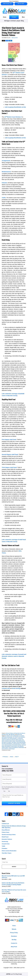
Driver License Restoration (9, 850)
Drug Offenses (6, 830)
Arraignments (6, 160)
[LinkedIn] (14, 814)
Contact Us (14, 943)
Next (17, 756)
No (9, 791)
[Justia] (18, 814)
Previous (5, 756)
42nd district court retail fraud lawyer (9, 738)
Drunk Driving (6, 240)
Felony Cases (5, 832)
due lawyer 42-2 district (6, 742)
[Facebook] (6, 814)
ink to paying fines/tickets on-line (15, 137)
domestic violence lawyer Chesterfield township (15, 741)
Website (14, 929)
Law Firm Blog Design (14, 974)
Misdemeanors (6, 171)
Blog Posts (14, 946)
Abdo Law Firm (21, 967)
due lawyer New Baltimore (7, 743)
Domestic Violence (10, 733)
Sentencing (5, 841)
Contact (14, 17)
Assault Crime (5, 843)
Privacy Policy (14, 932)
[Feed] (21, 814)
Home (4, 17)
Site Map (14, 939)
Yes (4, 791)
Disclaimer (14, 936)
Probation (4, 848)
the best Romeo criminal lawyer (8, 748)
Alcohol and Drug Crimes (9, 834)
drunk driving (16, 688)
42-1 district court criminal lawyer (12, 735)
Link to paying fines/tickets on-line (15, 107)
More (23, 17)
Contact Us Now (14, 803)
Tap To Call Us (7, 3)
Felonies (4, 182)
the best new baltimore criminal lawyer (16, 747)
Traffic (4, 197)
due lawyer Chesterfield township (18, 742)
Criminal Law (5, 823)
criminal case (6, 688)
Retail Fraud (19, 734)
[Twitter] (10, 814)
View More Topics (6, 853)
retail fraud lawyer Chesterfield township (12, 744)
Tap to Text (21, 3)
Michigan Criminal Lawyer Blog (14, 11)
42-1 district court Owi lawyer (19, 737)
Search (14, 866)
